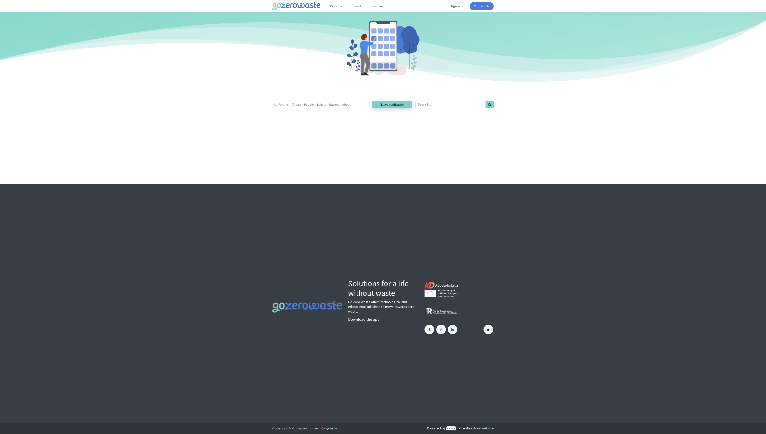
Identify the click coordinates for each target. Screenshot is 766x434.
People (309, 105)
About (346, 105)
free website (484, 428)
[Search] (490, 104)
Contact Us (481, 6)
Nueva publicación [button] (392, 105)
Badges (334, 105)
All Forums (281, 105)
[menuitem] (337, 6)
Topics (296, 105)
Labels (321, 105)
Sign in (455, 6)
